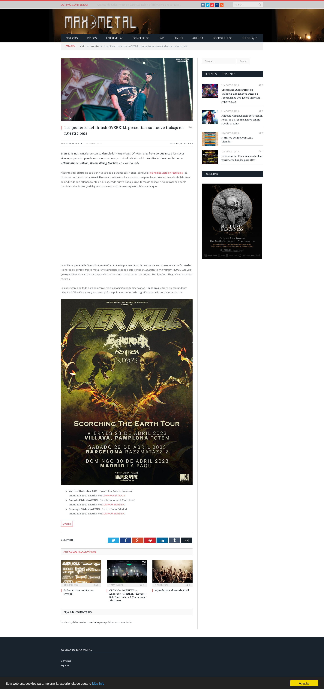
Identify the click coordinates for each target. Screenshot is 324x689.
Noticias (72, 38)
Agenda (197, 38)
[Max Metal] (101, 21)
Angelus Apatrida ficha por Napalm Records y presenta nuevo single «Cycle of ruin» (140, 4)
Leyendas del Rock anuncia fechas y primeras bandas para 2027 (241, 158)
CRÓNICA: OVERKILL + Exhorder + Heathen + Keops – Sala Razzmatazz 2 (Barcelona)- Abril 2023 (127, 595)
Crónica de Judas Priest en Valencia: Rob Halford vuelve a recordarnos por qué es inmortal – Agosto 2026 (241, 95)
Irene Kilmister (74, 143)
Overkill (67, 523)
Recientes (211, 74)
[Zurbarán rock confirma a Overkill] (81, 573)
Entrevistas (114, 38)
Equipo (65, 665)
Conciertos (141, 38)
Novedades (186, 143)
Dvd (161, 38)
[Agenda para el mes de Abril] (172, 573)
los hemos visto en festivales (166, 172)
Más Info (98, 683)
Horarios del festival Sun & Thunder (237, 139)
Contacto (66, 660)
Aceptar (304, 683)
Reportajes (249, 38)
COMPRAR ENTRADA (113, 495)
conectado (93, 622)
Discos (92, 38)
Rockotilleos (222, 38)
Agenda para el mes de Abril (172, 590)
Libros (178, 38)
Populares (229, 74)
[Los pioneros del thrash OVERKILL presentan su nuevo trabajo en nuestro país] (127, 90)
